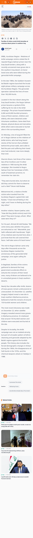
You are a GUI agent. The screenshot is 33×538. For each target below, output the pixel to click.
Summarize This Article (15, 382)
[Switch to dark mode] (27, 2)
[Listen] (16, 49)
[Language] (5, 2)
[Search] (8, 2)
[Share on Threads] (14, 38)
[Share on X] (5, 38)
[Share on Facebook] (2, 38)
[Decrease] (27, 49)
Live (28, 6)
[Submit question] (5, 376)
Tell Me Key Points (14, 386)
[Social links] (2, 2)
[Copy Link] (17, 38)
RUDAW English (8, 48)
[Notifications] (30, 2)
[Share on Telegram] (11, 38)
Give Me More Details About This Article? (19, 391)
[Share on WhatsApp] (8, 38)
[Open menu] (2, 6)
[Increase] (30, 49)
